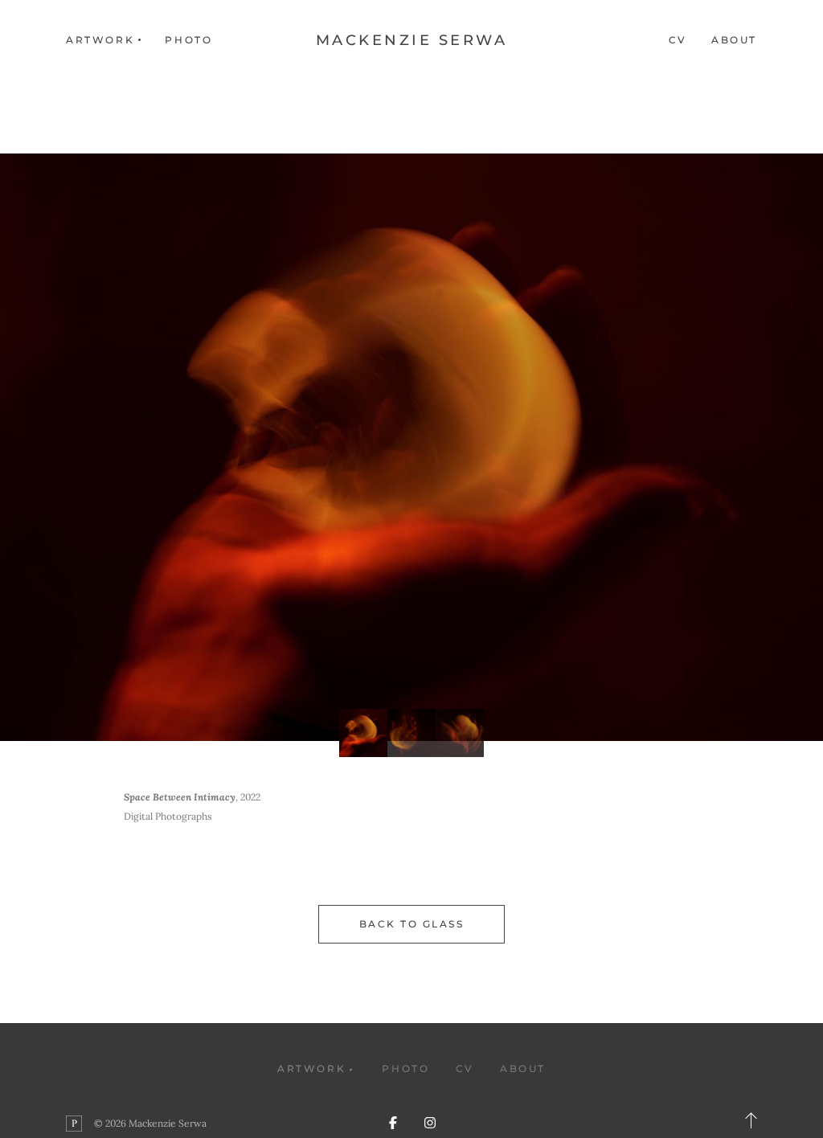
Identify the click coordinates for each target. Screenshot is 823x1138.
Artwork (311, 1068)
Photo (188, 40)
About (734, 40)
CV (678, 40)
